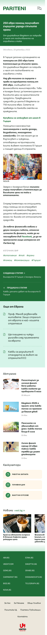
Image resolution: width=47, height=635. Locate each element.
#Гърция (35, 260)
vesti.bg (18, 510)
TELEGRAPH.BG (32, 583)
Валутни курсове (20, 495)
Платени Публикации (30, 610)
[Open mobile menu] (39, 8)
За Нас (7, 603)
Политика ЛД (10, 610)
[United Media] (22, 627)
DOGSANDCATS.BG (33, 577)
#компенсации (21, 260)
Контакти (22, 616)
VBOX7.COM (8, 564)
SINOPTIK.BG (31, 564)
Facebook (27, 236)
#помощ (7, 260)
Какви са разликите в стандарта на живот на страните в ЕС (22, 355)
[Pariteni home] (14, 8)
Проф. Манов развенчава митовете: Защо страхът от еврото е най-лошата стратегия (24, 319)
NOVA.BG (7, 590)
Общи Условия (34, 603)
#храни (30, 255)
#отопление (9, 255)
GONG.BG (7, 570)
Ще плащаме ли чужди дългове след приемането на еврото (23, 337)
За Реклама (19, 603)
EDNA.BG (29, 558)
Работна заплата (20, 474)
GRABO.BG (29, 570)
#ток (21, 255)
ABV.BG (6, 558)
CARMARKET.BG (10, 577)
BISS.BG (6, 583)
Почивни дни (18, 485)
